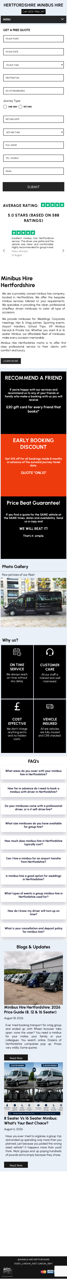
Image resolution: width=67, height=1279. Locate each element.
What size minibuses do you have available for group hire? (33, 825)
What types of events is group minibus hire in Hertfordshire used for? (33, 895)
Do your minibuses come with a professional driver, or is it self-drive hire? (33, 807)
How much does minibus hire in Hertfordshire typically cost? (33, 842)
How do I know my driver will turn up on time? (33, 912)
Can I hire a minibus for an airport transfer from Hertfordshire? (33, 860)
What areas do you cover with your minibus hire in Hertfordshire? (33, 772)
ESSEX (17, 1263)
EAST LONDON (39, 1263)
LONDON (26, 1263)
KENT (50, 1263)
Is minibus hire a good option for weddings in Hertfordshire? (33, 877)
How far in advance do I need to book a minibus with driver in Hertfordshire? (33, 790)
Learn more (10, 361)
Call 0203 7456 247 (33, 11)
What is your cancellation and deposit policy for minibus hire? (34, 930)
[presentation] (2, 597)
